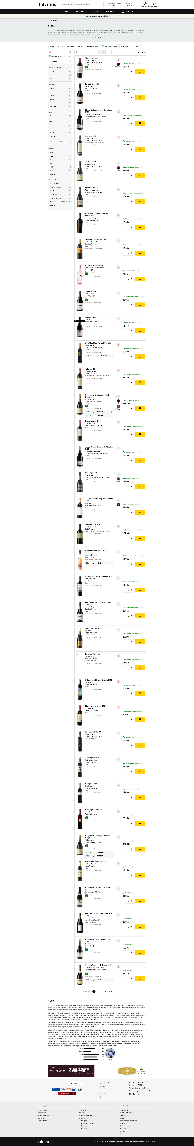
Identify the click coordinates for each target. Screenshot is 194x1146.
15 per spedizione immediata (134, 348)
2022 (60, 152)
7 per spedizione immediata (133, 219)
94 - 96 (60, 75)
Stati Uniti (60, 106)
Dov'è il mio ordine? (138, 1082)
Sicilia (99, 1030)
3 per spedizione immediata (133, 504)
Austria (60, 99)
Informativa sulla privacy (137, 1141)
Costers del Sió (60, 194)
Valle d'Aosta (85, 1030)
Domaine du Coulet (92, 46)
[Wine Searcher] (132, 1071)
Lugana (122, 1115)
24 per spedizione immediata (134, 607)
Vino (60, 116)
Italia (60, 103)
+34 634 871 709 (137, 1085)
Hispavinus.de (42, 1121)
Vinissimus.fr (42, 1113)
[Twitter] (138, 1094)
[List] (103, 52)
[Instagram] (130, 1094)
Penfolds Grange (89, 1026)
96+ (60, 78)
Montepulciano (88, 1032)
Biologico (125, 46)
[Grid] (109, 52)
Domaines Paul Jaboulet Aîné (60, 202)
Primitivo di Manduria (126, 1113)
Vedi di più (52, 174)
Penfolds (60, 191)
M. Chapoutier (70, 46)
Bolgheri (122, 1123)
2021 (60, 156)
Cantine (95, 12)
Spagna (52, 46)
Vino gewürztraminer (85, 1115)
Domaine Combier (60, 198)
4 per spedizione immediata (133, 245)
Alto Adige (123, 1128)
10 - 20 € (60, 129)
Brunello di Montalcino (127, 1126)
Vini (66, 12)
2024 (60, 170)
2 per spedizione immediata (133, 400)
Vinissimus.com (43, 1110)
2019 (60, 167)
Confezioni (128, 12)
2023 (60, 163)
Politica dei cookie (150, 1141)
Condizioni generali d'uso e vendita (119, 1141)
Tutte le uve (83, 1128)
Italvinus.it (41, 1118)
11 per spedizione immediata (133, 115)
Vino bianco (82, 1113)
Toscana (93, 1030)
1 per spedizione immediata (133, 167)
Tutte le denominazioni (86, 1123)
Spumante (80, 12)
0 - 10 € (60, 125)
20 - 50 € (60, 132)
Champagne (83, 1121)
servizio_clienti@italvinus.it (141, 1091)
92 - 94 (60, 71)
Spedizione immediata (111, 46)
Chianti (141, 1030)
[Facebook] (134, 1094)
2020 (60, 160)
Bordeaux (82, 1118)
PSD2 (57, 1089)
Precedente (88, 991)
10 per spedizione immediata (134, 711)
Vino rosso (82, 1110)
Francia (60, 46)
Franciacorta (124, 1110)
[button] (145, 4)
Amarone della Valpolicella (128, 1121)
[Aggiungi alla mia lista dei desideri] (118, 448)
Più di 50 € (60, 136)
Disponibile (128, 815)
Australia (106, 32)
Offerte (111, 12)
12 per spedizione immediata (134, 426)
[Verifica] (68, 141)
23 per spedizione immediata (134, 296)
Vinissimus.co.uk (43, 1115)
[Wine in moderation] (67, 1094)
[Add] (140, 71)
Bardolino (123, 1131)
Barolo (122, 1118)
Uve (49, 20)
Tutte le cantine (84, 1126)
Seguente (107, 991)
